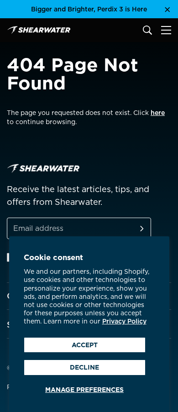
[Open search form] (147, 30)
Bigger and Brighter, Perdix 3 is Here (89, 9)
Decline (84, 367)
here (158, 112)
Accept (85, 345)
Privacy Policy (124, 321)
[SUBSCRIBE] (131, 228)
